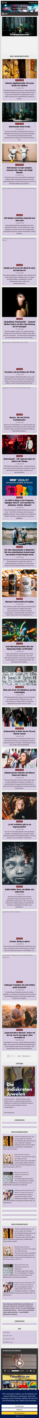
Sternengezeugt (9, 1068)
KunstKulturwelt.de (19, 8)
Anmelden (6, 1332)
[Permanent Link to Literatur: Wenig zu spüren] (19, 924)
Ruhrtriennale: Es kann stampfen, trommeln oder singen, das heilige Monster (19, 170)
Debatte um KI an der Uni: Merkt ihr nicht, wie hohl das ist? (19, 269)
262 (19, 1056)
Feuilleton (20, 80)
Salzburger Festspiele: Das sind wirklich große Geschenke (19, 986)
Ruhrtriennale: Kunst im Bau (19, 35)
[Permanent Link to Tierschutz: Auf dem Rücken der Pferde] (19, 354)
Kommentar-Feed (8, 1339)
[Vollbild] (34, 1371)
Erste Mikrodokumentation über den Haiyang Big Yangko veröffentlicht (19, 647)
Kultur (20, 215)
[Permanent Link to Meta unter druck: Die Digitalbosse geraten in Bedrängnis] (19, 675)
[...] (8, 1112)
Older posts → (26, 1056)
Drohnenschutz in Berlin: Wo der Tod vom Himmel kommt (19, 732)
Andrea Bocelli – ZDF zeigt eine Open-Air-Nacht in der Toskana (20, 460)
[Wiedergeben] (5, 1371)
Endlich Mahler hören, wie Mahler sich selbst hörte (19, 890)
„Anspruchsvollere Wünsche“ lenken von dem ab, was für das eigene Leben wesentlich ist (19, 1035)
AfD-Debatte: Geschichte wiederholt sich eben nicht (19, 219)
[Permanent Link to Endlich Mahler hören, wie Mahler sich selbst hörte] (19, 863)
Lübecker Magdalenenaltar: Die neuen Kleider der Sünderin (19, 84)
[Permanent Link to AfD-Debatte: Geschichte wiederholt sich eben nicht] (19, 200)
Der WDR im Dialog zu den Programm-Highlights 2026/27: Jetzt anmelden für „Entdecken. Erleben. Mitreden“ (19, 502)
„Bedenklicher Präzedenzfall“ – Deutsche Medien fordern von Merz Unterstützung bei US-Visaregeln (19, 324)
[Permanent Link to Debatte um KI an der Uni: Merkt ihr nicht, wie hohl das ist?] (19, 250)
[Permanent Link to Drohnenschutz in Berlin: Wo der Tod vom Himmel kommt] (19, 717)
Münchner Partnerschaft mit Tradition (19, 602)
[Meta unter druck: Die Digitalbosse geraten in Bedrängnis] (8, 1181)
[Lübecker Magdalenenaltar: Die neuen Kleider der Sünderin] (8, 1145)
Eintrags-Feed (7, 1335)
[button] (20, 1363)
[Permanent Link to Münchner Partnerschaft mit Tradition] (19, 583)
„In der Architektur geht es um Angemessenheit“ (19, 825)
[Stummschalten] (31, 1371)
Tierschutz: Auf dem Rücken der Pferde (19, 372)
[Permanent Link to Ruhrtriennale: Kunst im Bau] (19, 112)
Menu (5, 3)
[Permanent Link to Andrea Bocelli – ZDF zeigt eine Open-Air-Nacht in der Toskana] (19, 444)
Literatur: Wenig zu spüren (19, 941)
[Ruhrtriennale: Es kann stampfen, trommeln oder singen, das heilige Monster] (8, 1163)
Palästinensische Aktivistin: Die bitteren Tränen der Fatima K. (19, 774)
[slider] (18, 1370)
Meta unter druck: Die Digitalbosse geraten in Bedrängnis (19, 691)
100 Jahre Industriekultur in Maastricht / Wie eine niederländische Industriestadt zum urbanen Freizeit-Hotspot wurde (19, 552)
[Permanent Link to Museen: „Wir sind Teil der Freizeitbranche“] (19, 400)
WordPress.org (8, 1342)
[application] (19, 1363)
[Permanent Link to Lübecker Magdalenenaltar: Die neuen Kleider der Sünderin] (19, 68)
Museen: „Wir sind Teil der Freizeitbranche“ (20, 418)
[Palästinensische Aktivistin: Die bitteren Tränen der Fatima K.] (8, 1199)
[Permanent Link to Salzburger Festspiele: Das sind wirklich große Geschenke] (19, 967)
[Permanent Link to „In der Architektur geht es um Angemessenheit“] (19, 806)
